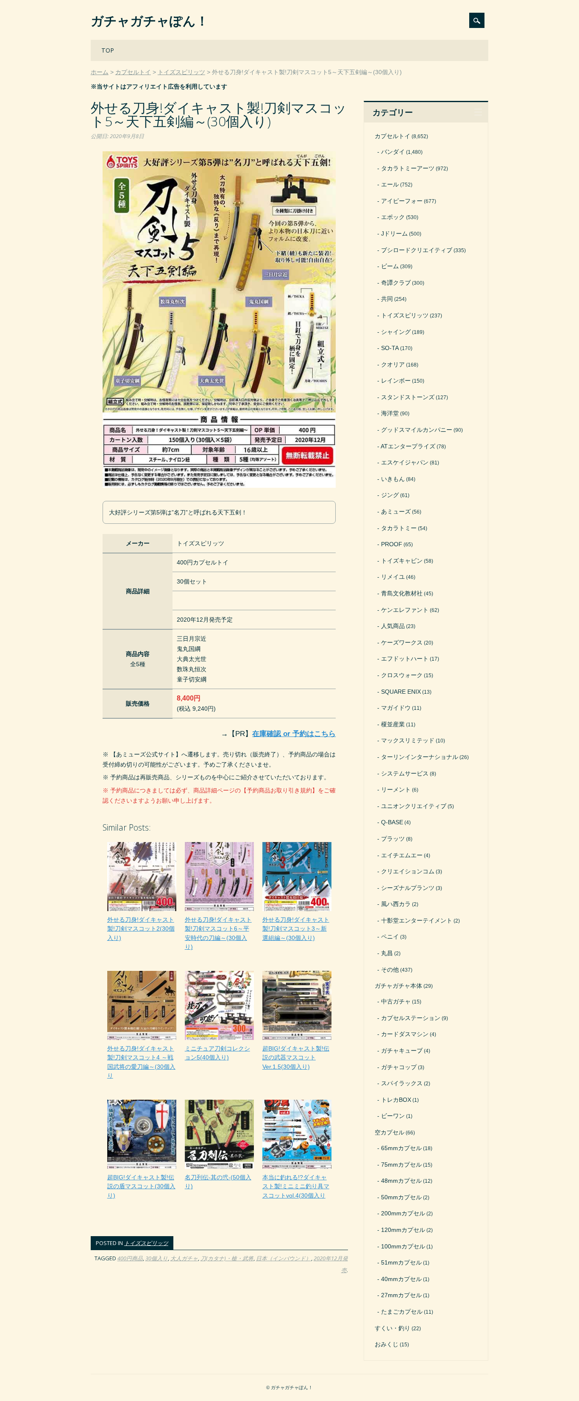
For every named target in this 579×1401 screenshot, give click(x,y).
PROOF (391, 544)
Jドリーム (394, 233)
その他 (390, 969)
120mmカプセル (403, 1229)
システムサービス (405, 773)
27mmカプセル (401, 1295)
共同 (387, 298)
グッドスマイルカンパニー (416, 429)
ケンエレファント (405, 609)
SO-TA (390, 348)
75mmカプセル (401, 1164)
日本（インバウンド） (283, 1258)
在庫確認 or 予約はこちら (294, 734)
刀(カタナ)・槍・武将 (226, 1258)
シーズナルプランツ (407, 887)
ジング (390, 495)
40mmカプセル (401, 1279)
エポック (393, 217)
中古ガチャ (396, 1001)
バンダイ (393, 151)
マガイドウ (396, 707)
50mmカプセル (401, 1197)
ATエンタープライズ (408, 446)
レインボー (396, 380)
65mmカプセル (401, 1148)
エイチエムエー (402, 855)
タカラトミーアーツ (407, 168)
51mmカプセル (401, 1262)
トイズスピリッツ (146, 1243)
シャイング (396, 331)
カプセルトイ (392, 136)
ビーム (390, 266)
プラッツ (393, 838)
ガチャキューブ (402, 1050)
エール (390, 184)
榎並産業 (393, 724)
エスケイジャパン (405, 462)
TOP (107, 50)
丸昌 (387, 953)
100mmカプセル (403, 1246)
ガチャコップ (399, 1067)
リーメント (396, 789)
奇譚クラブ (396, 282)
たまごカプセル (402, 1311)
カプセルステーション (410, 1018)
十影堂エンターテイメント (416, 920)
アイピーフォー (402, 200)
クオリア (393, 364)
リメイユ (393, 576)
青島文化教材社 (402, 593)
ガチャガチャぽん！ (150, 20)
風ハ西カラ (396, 904)
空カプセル (389, 1132)
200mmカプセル (403, 1213)
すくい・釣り (392, 1328)
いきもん (393, 478)
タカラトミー (399, 528)
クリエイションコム (407, 871)
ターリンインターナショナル (419, 756)
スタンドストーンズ (407, 397)
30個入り (156, 1258)
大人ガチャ (184, 1258)
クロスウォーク (402, 675)
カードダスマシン (405, 1034)
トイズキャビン (402, 560)
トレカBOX (396, 1099)
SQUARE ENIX (401, 691)
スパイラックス (402, 1083)
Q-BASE (392, 822)
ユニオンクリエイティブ (413, 806)
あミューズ (396, 511)
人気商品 (393, 626)
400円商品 (130, 1258)
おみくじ (386, 1344)
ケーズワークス (402, 642)
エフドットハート (405, 658)
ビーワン (393, 1115)
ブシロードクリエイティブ (416, 250)
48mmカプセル (401, 1180)
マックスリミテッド (407, 740)
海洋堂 (390, 413)
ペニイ (390, 936)
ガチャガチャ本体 (398, 985)
